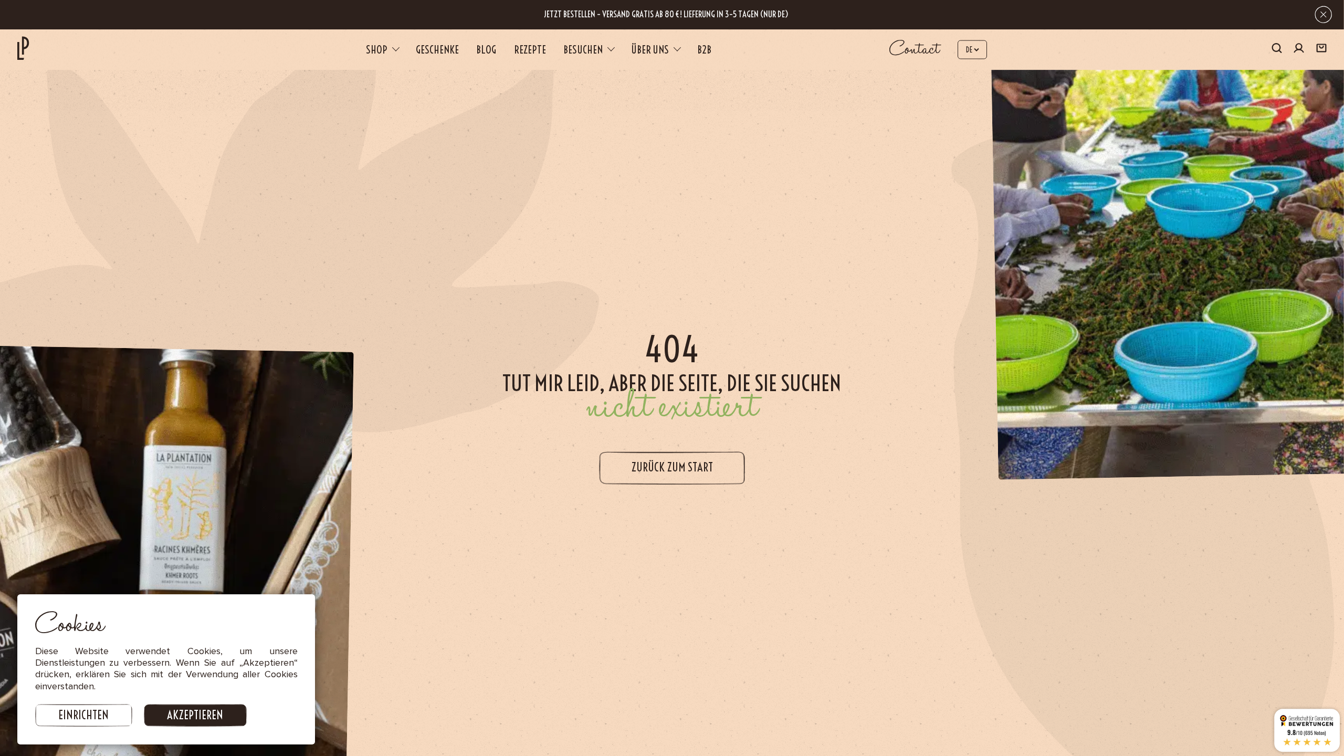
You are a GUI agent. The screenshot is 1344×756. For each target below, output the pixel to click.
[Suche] (1277, 49)
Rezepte (530, 49)
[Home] (23, 47)
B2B (704, 49)
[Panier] (1321, 49)
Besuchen (583, 49)
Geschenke (437, 49)
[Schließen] (1323, 14)
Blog (486, 49)
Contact (914, 49)
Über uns (650, 49)
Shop (376, 49)
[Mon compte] (1299, 49)
